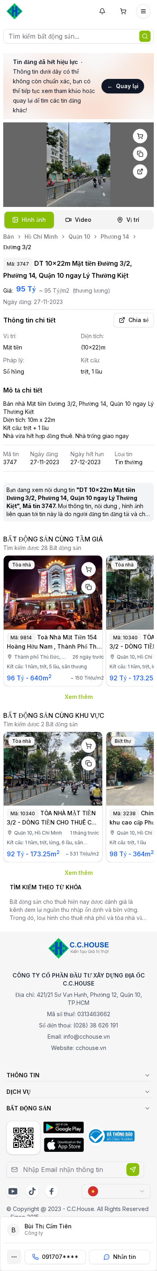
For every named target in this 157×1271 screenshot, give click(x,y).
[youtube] (12, 1191)
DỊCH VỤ (18, 1091)
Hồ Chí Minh (41, 236)
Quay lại (122, 86)
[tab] (29, 220)
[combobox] (116, 1191)
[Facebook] (51, 1191)
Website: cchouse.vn (78, 1047)
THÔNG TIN (22, 1075)
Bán (8, 236)
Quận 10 (79, 236)
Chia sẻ (138, 319)
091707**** (60, 1256)
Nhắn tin (124, 1256)
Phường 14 (115, 236)
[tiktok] (32, 1191)
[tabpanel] (78, 164)
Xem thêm (79, 696)
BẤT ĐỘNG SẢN (28, 1108)
